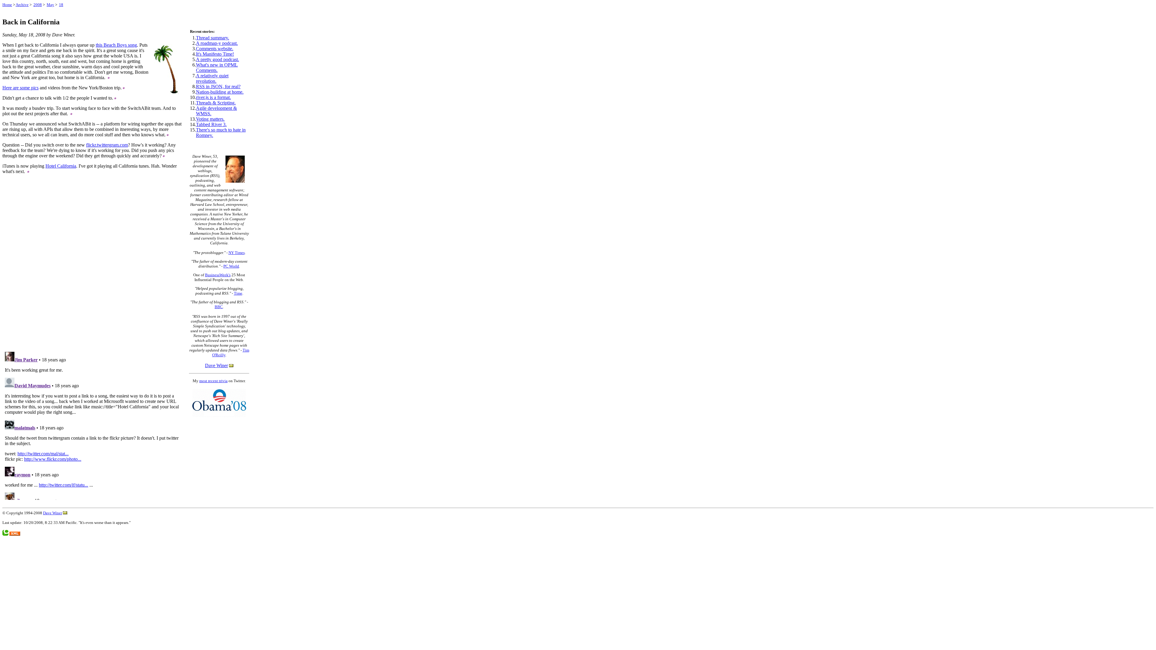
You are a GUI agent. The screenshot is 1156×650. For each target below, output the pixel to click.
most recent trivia (213, 381)
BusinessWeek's (218, 275)
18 (61, 4)
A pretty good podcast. (217, 59)
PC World (231, 266)
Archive (22, 4)
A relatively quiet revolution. (212, 78)
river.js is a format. (213, 97)
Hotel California (60, 166)
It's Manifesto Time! (215, 54)
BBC (219, 307)
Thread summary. (212, 37)
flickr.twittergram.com (107, 144)
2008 (37, 4)
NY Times (236, 252)
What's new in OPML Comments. (217, 67)
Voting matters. (210, 119)
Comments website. (214, 48)
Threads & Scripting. (216, 102)
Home (7, 4)
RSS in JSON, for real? (218, 86)
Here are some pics (20, 87)
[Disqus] (92, 270)
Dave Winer (216, 365)
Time (238, 293)
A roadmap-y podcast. (217, 43)
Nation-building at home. (220, 91)
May (50, 4)
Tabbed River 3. (211, 124)
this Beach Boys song (116, 45)
